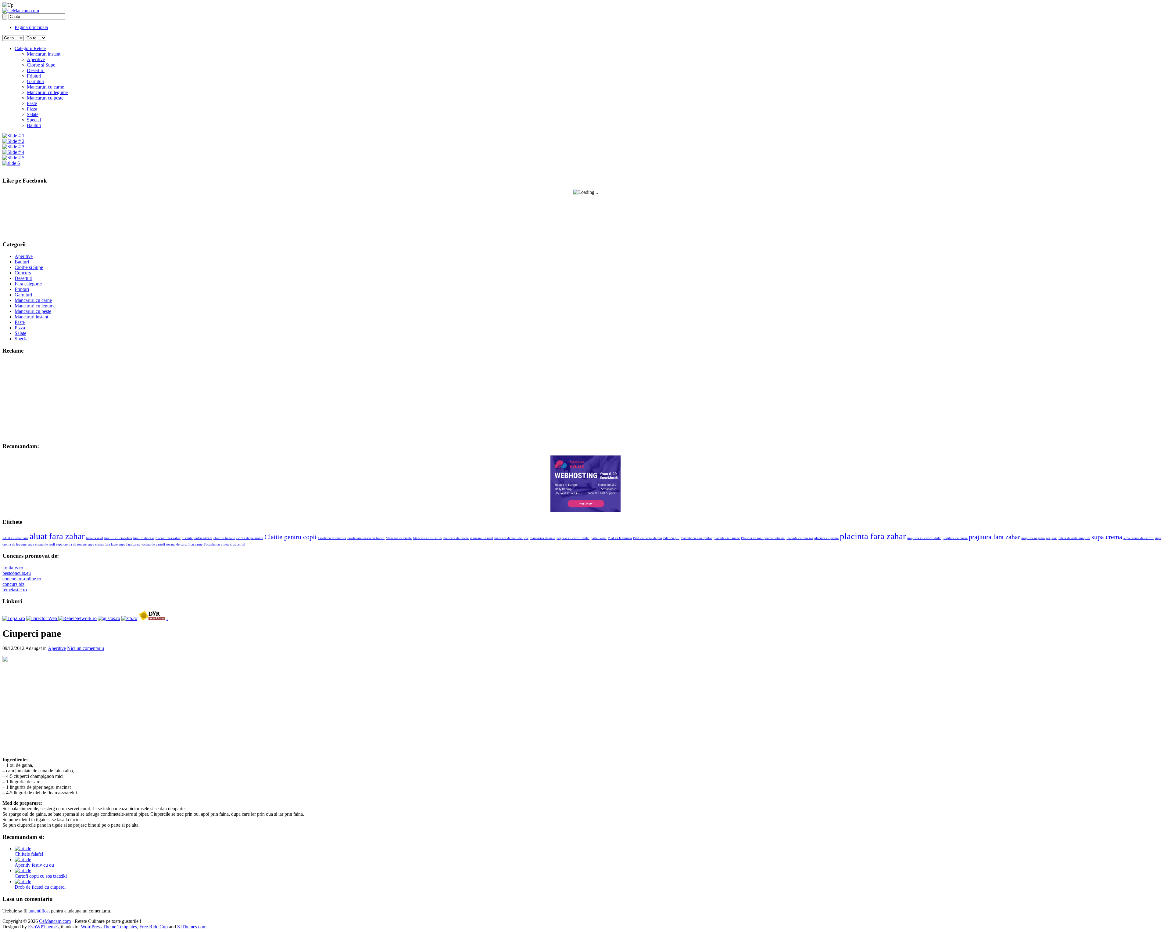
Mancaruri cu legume (47, 92)
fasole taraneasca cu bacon (366, 538)
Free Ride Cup (153, 926)
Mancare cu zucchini (427, 538)
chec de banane (224, 538)
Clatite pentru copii (290, 537)
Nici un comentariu (85, 648)
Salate (32, 114)
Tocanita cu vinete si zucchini (224, 544)
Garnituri (35, 81)
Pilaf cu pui (671, 538)
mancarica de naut (542, 538)
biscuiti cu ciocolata (118, 538)
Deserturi (36, 70)
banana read (94, 538)
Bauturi (34, 125)
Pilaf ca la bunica (620, 538)
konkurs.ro (12, 567)
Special (34, 119)
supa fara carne (129, 544)
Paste (32, 103)
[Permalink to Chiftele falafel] (23, 848)
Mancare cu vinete (399, 538)
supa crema (1106, 537)
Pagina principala (31, 27)
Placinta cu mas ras (799, 538)
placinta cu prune (826, 538)
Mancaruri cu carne (45, 86)
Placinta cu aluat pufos (696, 538)
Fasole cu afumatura (332, 538)
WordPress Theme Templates (109, 926)
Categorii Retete (30, 48)
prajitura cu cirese (955, 538)
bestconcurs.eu (16, 573)
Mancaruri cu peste (45, 97)
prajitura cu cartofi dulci (924, 538)
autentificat (39, 910)
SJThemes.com (191, 926)
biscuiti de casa (143, 538)
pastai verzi (599, 538)
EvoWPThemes (43, 926)
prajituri (1051, 538)
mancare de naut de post (511, 538)
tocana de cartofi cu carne (184, 544)
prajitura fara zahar (994, 537)
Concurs (23, 272)
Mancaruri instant (43, 53)
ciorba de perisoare (249, 538)
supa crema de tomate (71, 544)
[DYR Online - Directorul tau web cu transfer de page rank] (151, 618)
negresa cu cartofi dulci (573, 538)
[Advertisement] (40, 398)
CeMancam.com (55, 921)
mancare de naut (481, 538)
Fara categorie (28, 283)
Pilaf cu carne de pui (647, 538)
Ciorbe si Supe (41, 64)
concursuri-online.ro (21, 578)
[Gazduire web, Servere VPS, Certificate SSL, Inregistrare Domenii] (585, 510)
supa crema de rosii (41, 544)
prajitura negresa (1033, 538)
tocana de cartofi (153, 544)
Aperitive (36, 59)
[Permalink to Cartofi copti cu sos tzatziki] (23, 870)
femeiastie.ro (14, 589)
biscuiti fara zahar (168, 538)
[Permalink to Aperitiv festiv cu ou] (23, 859)
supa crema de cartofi (1138, 538)
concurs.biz (13, 584)
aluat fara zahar (57, 536)
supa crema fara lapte (103, 544)
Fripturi (34, 75)
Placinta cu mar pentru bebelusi (763, 538)
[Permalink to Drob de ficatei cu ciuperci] (23, 881)
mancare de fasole (456, 538)
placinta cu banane (727, 538)
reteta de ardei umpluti (1074, 538)
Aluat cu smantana (15, 538)
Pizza (32, 108)
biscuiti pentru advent (197, 538)
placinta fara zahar (873, 536)
